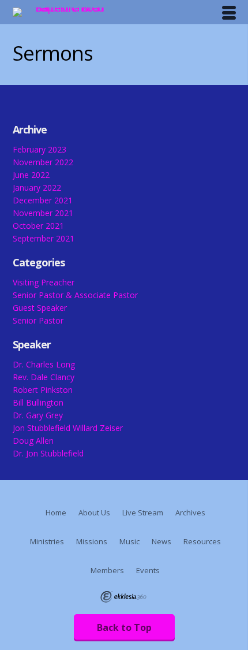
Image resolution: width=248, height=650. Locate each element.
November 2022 (43, 162)
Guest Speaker (40, 307)
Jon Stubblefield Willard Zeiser (68, 427)
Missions (91, 541)
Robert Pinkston (43, 389)
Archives (190, 512)
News (161, 541)
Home (56, 512)
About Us (94, 512)
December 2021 (43, 200)
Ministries (47, 541)
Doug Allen (33, 440)
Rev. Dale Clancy (43, 377)
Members (107, 570)
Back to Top (124, 627)
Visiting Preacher (43, 282)
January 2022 (37, 187)
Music (129, 541)
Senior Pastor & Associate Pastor (75, 294)
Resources (202, 541)
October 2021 (38, 225)
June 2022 (31, 174)
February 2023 (39, 149)
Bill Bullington (38, 402)
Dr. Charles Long (44, 364)
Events (148, 570)
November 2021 (43, 212)
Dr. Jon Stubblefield (48, 453)
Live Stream (142, 512)
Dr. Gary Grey (38, 415)
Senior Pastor (38, 320)
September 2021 (43, 238)
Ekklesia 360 (123, 597)
